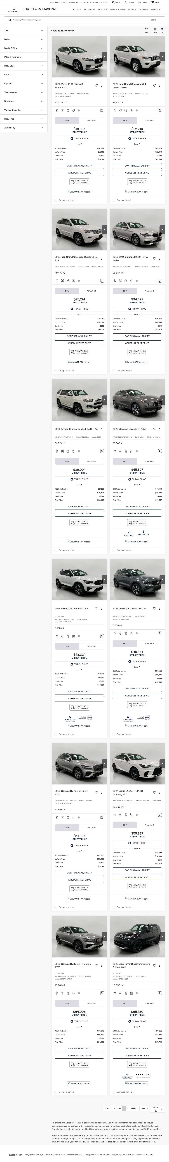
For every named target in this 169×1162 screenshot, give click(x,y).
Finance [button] (132, 10)
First (108, 1108)
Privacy (62, 1155)
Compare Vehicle (66, 200)
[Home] (73, 9)
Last (144, 1108)
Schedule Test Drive (79, 173)
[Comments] (102, 110)
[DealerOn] (16, 1155)
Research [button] (155, 10)
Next (134, 1108)
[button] (104, 56)
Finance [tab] (91, 121)
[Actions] (101, 86)
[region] (79, 154)
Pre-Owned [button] (90, 10)
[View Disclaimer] (79, 110)
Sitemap (54, 1155)
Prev (118, 1108)
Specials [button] (102, 10)
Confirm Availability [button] (79, 166)
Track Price (81, 138)
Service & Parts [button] (117, 10)
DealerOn (46, 1155)
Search (153, 20)
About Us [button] (143, 10)
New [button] (79, 10)
